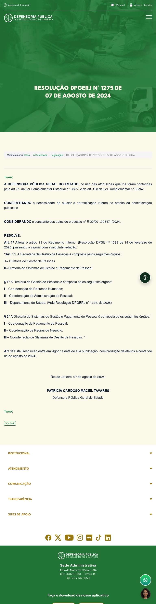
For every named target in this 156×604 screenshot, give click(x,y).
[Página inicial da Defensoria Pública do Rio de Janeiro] (28, 16)
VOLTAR (10, 423)
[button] (145, 277)
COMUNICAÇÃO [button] (19, 484)
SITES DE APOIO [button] (19, 514)
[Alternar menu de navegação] (148, 17)
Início (27, 155)
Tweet (8, 177)
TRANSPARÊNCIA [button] (20, 499)
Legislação (57, 155)
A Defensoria (40, 155)
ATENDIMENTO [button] (18, 468)
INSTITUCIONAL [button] (19, 453)
